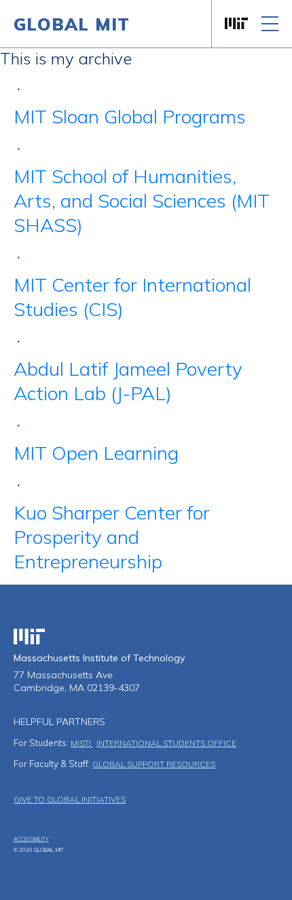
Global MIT (72, 24)
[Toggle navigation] (269, 23)
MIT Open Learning (96, 453)
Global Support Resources (153, 764)
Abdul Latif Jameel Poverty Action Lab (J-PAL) (128, 381)
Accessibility (31, 839)
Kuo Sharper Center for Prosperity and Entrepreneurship (112, 537)
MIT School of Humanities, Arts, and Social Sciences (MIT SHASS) (142, 200)
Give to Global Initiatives (70, 799)
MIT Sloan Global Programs (130, 116)
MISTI (82, 743)
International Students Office (166, 743)
